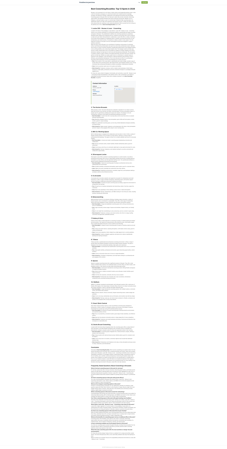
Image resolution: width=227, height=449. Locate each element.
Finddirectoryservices (87, 2)
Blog (139, 2)
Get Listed (145, 2)
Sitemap (123, 447)
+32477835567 (96, 91)
